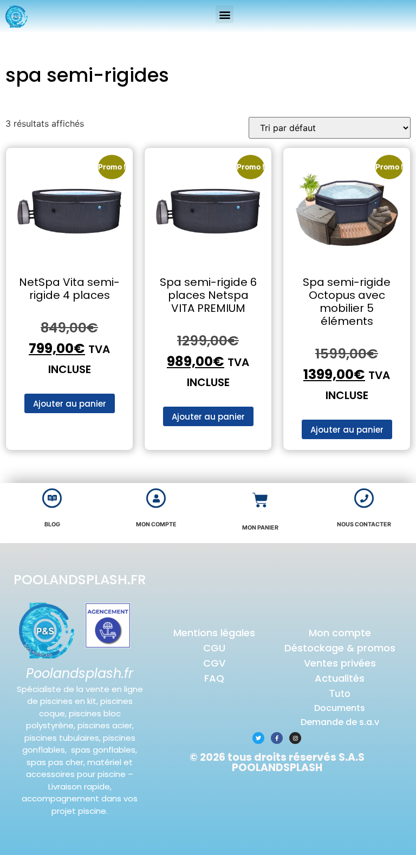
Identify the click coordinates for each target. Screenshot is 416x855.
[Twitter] (258, 738)
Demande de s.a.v (340, 722)
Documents (339, 708)
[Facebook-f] (277, 738)
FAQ (214, 678)
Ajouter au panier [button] (69, 403)
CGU (214, 648)
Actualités (340, 678)
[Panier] (260, 500)
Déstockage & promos (339, 648)
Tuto (339, 693)
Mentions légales (214, 632)
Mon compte (340, 632)
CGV (214, 663)
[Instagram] (295, 738)
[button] (224, 14)
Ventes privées (340, 663)
